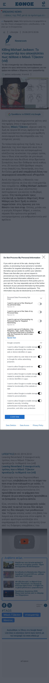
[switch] (40, 304)
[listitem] (24, 298)
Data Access (24, 425)
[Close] (44, 258)
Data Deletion (11, 425)
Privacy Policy (38, 425)
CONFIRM (14, 417)
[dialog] (24, 341)
